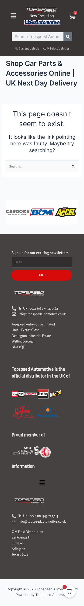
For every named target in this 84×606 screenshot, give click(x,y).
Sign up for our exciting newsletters (40, 253)
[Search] (67, 36)
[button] (13, 16)
